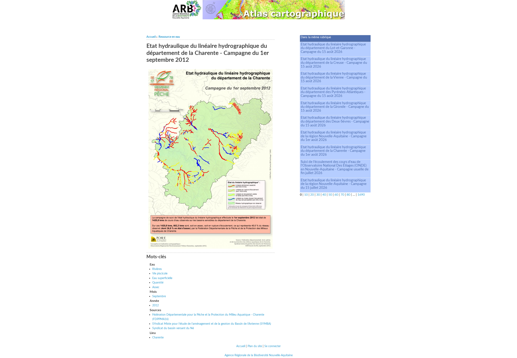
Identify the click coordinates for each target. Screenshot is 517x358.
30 (318, 194)
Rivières (157, 269)
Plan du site (255, 346)
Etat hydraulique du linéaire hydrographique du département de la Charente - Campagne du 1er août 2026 (333, 150)
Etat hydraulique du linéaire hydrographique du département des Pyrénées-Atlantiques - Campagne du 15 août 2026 (333, 92)
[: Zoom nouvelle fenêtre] (210, 158)
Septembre (159, 296)
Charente (158, 337)
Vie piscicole (159, 273)
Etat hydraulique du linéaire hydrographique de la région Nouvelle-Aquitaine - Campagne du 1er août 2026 (334, 136)
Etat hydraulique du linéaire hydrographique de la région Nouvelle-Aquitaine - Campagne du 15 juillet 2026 (334, 183)
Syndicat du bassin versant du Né (173, 328)
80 (348, 194)
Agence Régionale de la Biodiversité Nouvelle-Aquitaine (259, 355)
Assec (155, 287)
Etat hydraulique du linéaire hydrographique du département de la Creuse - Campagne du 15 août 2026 (334, 62)
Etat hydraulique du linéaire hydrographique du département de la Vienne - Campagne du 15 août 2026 (334, 77)
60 (336, 194)
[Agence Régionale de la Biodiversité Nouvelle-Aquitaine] (187, 9)
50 (330, 194)
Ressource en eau (169, 37)
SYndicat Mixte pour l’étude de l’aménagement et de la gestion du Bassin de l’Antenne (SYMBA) (211, 323)
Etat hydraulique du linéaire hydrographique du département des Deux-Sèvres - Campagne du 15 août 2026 (335, 121)
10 (306, 194)
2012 (155, 305)
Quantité (157, 282)
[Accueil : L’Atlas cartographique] (274, 9)
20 (312, 194)
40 (324, 194)
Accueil (151, 37)
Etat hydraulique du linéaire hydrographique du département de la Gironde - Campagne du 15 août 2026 (335, 106)
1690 (361, 194)
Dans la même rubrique (316, 37)
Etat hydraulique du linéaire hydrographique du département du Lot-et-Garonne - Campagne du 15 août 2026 (333, 48)
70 (342, 194)
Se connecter (272, 346)
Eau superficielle (162, 278)
